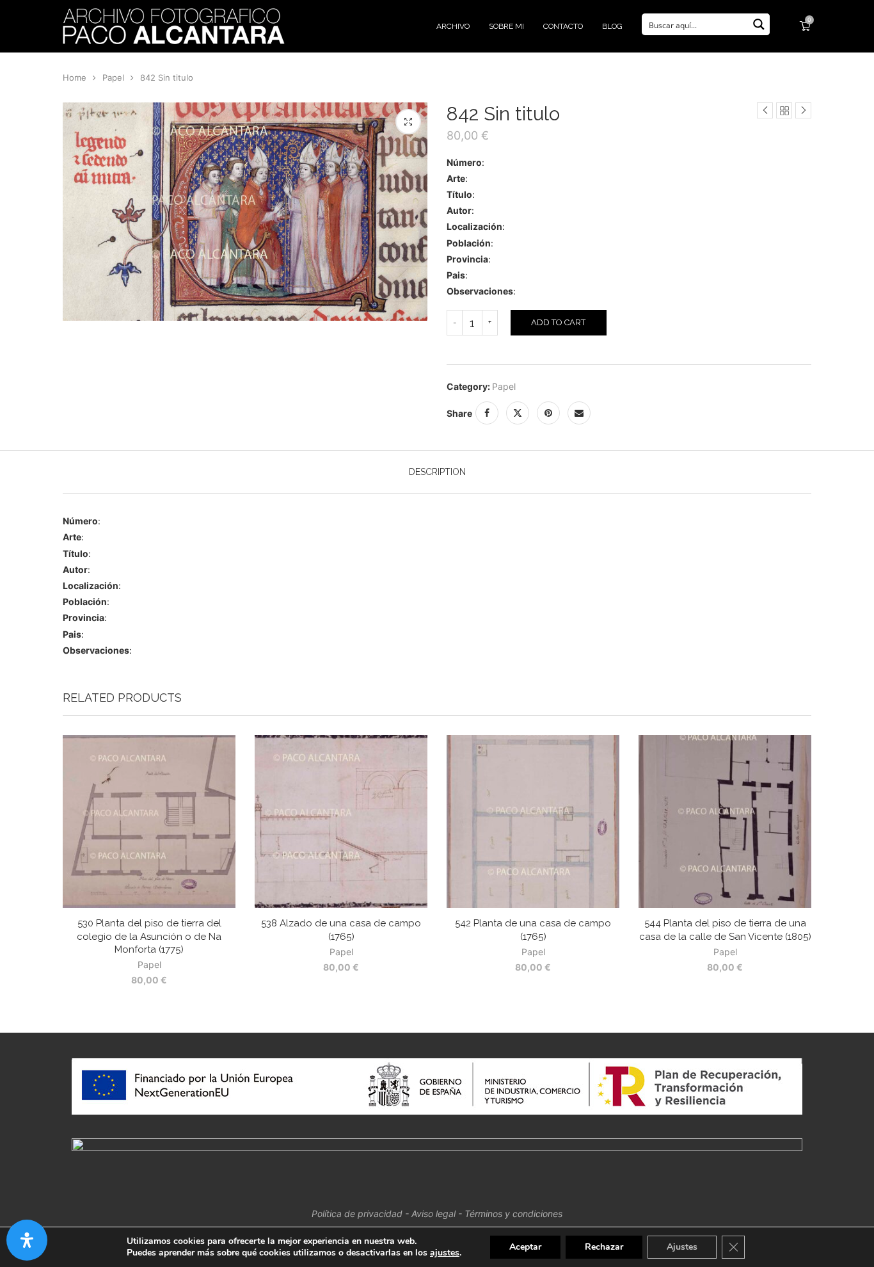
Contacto (563, 26)
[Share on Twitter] (517, 412)
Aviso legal (433, 1213)
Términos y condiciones (513, 1213)
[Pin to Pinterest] (548, 412)
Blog (612, 26)
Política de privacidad (357, 1213)
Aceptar (525, 1247)
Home (74, 77)
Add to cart (558, 322)
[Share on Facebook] (486, 412)
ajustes (444, 1253)
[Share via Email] (579, 412)
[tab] (437, 472)
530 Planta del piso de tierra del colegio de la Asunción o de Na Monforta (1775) (149, 936)
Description (437, 472)
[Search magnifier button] (759, 24)
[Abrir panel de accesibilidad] (26, 1240)
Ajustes (682, 1247)
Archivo (453, 26)
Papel (113, 77)
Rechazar (604, 1247)
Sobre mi (506, 26)
